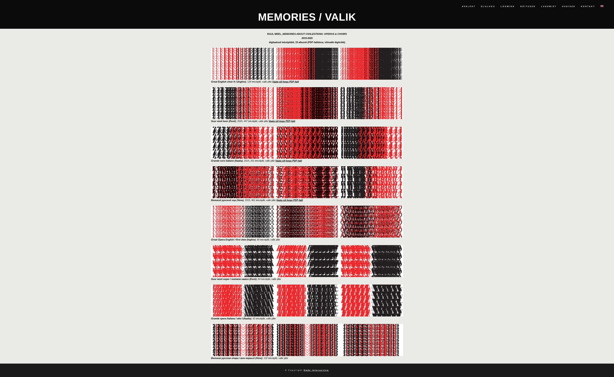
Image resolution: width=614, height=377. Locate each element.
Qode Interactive (316, 370)
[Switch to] (602, 6)
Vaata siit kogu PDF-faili (285, 81)
